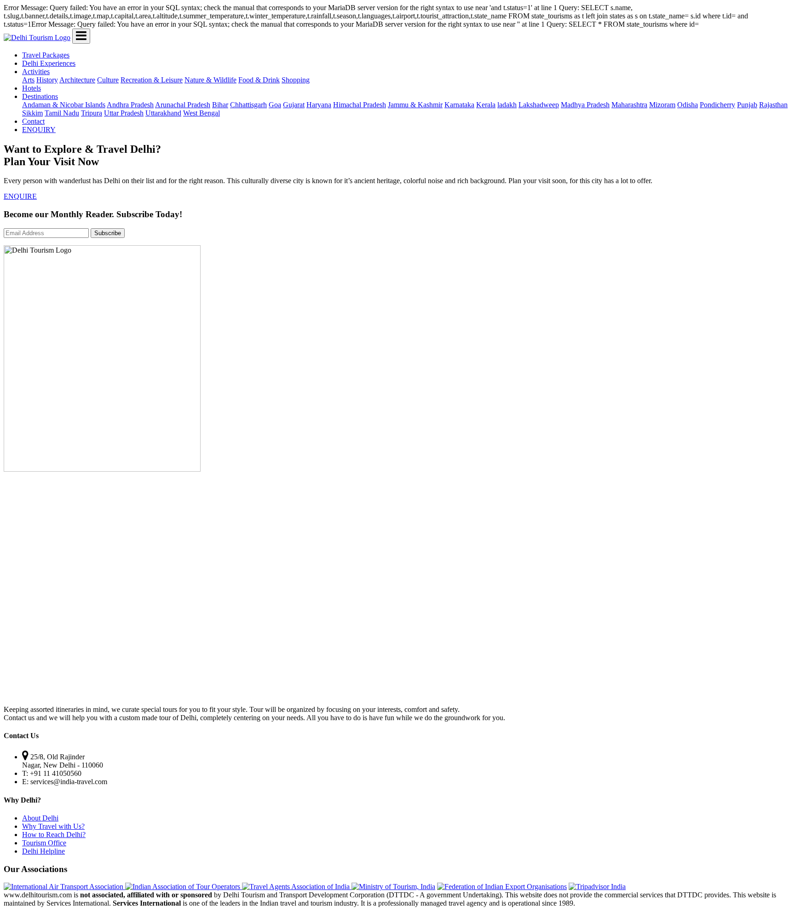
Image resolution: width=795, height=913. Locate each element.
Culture (108, 80)
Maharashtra (629, 105)
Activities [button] (36, 71)
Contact (33, 121)
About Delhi (40, 818)
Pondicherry (717, 105)
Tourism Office (44, 843)
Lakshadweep (538, 105)
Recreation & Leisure (152, 80)
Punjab (747, 105)
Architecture (77, 80)
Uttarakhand (163, 113)
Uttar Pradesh (124, 113)
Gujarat (294, 105)
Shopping (296, 80)
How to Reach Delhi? (54, 834)
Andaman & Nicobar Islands (63, 105)
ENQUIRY (39, 129)
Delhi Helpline (43, 851)
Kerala (485, 105)
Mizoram (662, 105)
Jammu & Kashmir (415, 105)
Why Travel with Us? (53, 826)
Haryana (318, 105)
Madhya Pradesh (585, 105)
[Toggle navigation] (81, 36)
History (47, 80)
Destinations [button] (40, 96)
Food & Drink (259, 80)
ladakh (507, 105)
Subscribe (107, 233)
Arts (28, 80)
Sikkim (32, 113)
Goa (275, 105)
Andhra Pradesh (130, 105)
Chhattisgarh (248, 105)
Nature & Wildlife (210, 80)
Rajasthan (773, 105)
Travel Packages (45, 55)
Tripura (91, 113)
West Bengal (201, 113)
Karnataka (459, 105)
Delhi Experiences (48, 63)
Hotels (31, 88)
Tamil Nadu (62, 113)
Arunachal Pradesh (182, 105)
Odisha (687, 105)
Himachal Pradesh (359, 105)
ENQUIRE (20, 196)
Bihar (220, 105)
